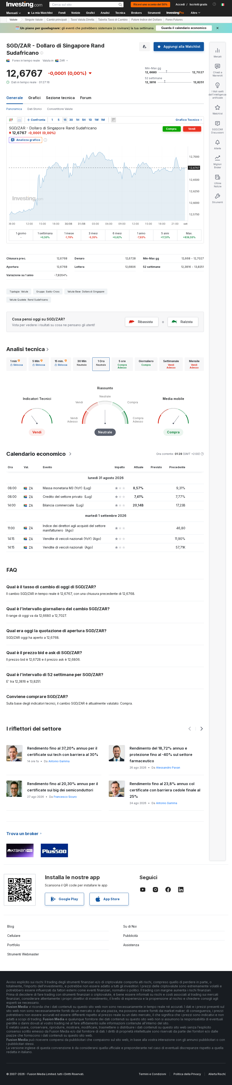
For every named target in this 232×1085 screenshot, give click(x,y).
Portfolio (13, 945)
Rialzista (187, 322)
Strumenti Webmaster (23, 954)
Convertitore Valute (60, 109)
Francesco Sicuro (65, 796)
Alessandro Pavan (168, 767)
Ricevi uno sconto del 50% (150, 4)
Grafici (34, 97)
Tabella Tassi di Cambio (113, 19)
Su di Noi (130, 926)
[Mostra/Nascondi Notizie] (113, 119)
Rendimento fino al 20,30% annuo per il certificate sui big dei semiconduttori (62, 786)
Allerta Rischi (216, 1074)
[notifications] (214, 4)
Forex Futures (174, 19)
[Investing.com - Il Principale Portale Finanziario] (24, 4)
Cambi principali (57, 19)
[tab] (16, 364)
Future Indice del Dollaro (146, 19)
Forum (85, 97)
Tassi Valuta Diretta (82, 19)
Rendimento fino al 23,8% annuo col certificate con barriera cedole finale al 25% (165, 790)
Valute (13, 19)
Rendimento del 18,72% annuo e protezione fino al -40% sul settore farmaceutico (161, 754)
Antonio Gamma (59, 761)
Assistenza (131, 945)
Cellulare (13, 936)
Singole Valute (34, 19)
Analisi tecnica (25, 349)
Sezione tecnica (60, 97)
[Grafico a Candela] (10, 119)
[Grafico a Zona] (19, 119)
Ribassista (145, 322)
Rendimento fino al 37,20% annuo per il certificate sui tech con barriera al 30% (62, 751)
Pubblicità (130, 936)
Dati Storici (34, 109)
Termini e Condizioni (152, 1074)
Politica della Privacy (187, 1074)
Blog (10, 926)
